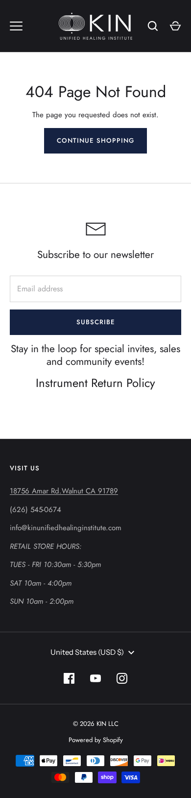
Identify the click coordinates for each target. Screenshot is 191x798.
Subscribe (95, 322)
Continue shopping (95, 140)
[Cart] (175, 26)
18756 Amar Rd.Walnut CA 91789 (64, 491)
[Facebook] (69, 678)
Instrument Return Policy (95, 382)
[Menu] (16, 26)
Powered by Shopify (96, 740)
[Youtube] (95, 678)
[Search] (153, 26)
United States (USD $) (87, 652)
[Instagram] (122, 678)
